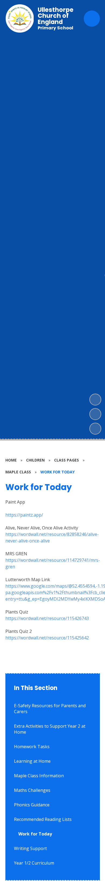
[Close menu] (92, 19)
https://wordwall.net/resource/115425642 (47, 638)
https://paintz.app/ (24, 515)
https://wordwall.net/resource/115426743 (47, 618)
